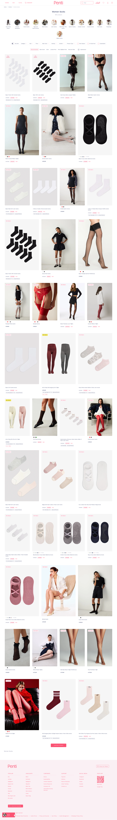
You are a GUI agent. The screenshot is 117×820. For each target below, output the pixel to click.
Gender (61, 43)
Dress (27, 793)
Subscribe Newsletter (16, 806)
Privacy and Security (44, 816)
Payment (63, 776)
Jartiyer (10, 779)
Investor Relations (48, 781)
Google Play (100, 786)
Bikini (27, 776)
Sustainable (102, 43)
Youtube (81, 783)
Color (47, 49)
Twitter (80, 781)
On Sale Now (92, 43)
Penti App (100, 773)
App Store (99, 784)
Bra (9, 776)
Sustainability (47, 779)
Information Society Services (48, 789)
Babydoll (10, 791)
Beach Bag (28, 795)
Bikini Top (28, 786)
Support (64, 773)
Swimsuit (28, 779)
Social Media (83, 773)
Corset (9, 788)
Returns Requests (65, 781)
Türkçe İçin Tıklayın (103, 766)
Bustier (9, 786)
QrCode (100, 779)
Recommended (34, 49)
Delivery (63, 779)
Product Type (70, 43)
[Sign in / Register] (108, 3)
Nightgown (10, 781)
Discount (29, 2)
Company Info (47, 786)
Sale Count (42, 49)
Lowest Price (53, 49)
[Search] (82, 3)
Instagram (81, 776)
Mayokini (28, 783)
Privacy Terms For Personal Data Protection (18, 816)
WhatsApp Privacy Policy (77, 816)
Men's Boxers (29, 791)
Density (53, 43)
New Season (82, 43)
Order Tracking (64, 783)
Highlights (29, 773)
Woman (7, 2)
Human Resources (48, 783)
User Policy (54, 816)
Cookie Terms (34, 816)
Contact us (63, 786)
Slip (9, 793)
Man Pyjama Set (11, 795)
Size (30, 43)
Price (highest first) (62, 49)
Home (5, 7)
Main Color (44, 43)
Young (20, 2)
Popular (10, 773)
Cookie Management (64, 816)
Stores (45, 776)
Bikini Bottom (29, 788)
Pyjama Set (10, 783)
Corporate (47, 773)
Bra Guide (10, 798)
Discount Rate (71, 49)
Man (13, 2)
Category (23, 43)
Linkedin (81, 786)
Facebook (81, 779)
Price (37, 43)
